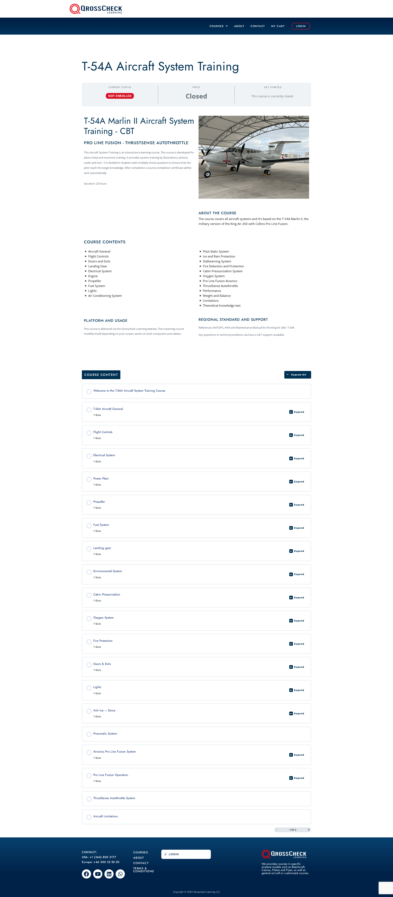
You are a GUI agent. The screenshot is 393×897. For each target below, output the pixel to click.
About (239, 26)
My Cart (278, 26)
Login (174, 854)
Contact (258, 26)
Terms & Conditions (143, 869)
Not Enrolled (119, 96)
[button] (219, 26)
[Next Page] (309, 830)
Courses (217, 26)
